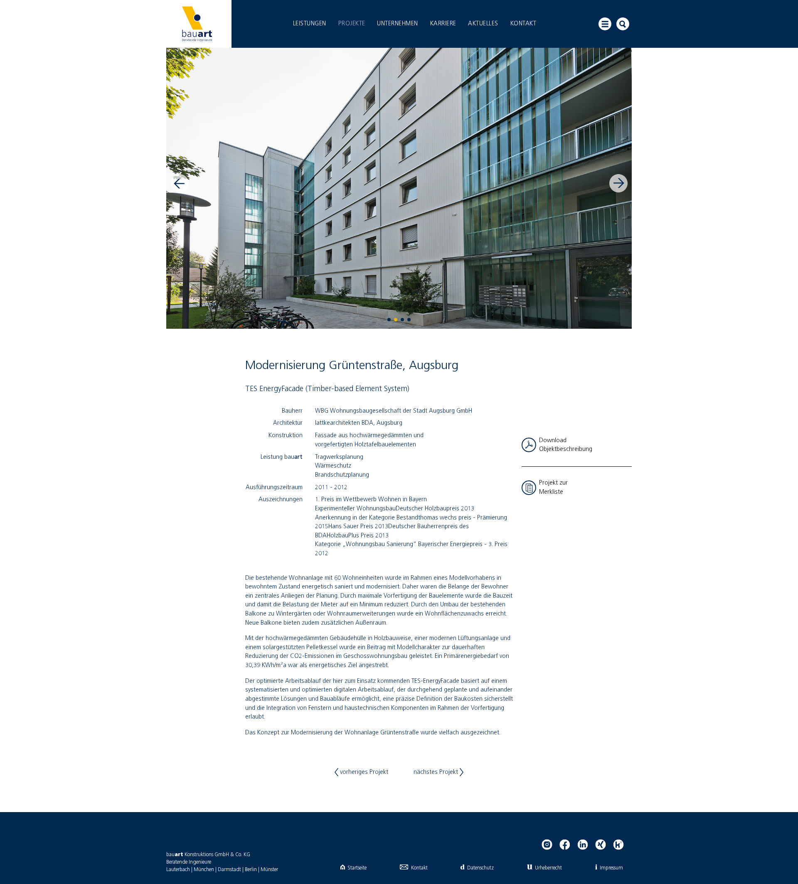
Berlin (251, 869)
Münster (269, 869)
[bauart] (197, 24)
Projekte (351, 24)
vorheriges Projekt (363, 772)
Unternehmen (397, 24)
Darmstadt (229, 869)
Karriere (443, 24)
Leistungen (309, 24)
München (204, 869)
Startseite (357, 868)
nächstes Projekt (437, 772)
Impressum (611, 868)
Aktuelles (483, 24)
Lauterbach (178, 869)
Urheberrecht (548, 868)
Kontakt (523, 24)
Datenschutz (480, 868)
